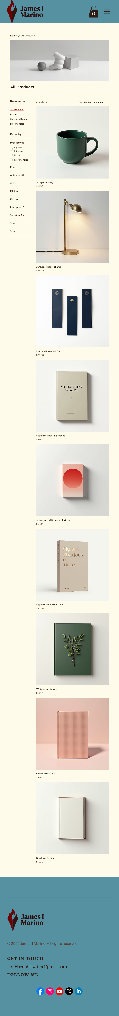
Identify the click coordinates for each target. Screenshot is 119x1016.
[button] (94, 12)
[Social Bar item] (40, 991)
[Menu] (107, 11)
